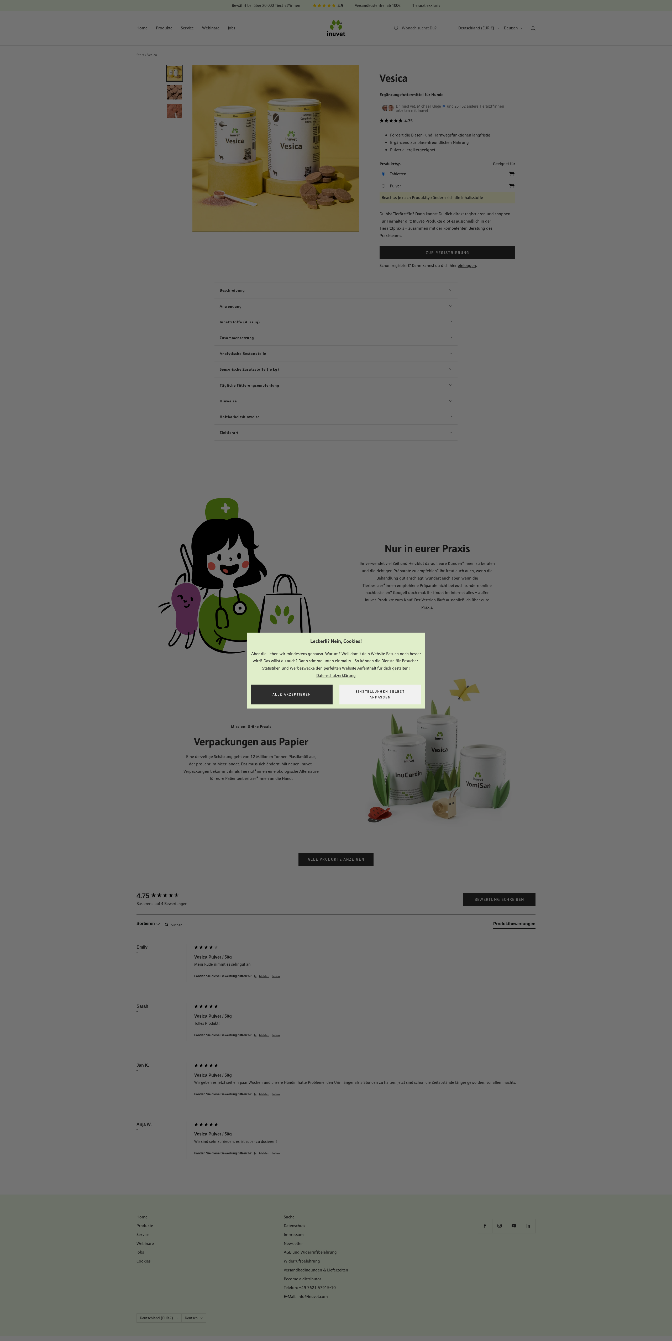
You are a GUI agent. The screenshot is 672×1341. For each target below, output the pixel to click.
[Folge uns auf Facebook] (485, 1226)
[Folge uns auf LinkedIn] (528, 1226)
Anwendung (231, 306)
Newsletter (293, 1243)
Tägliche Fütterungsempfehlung (249, 385)
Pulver (395, 186)
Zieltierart (229, 432)
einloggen (467, 265)
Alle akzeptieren (291, 694)
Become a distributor (302, 1279)
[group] (164, 896)
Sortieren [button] (146, 923)
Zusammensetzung (237, 337)
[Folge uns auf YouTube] (514, 1226)
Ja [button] (255, 976)
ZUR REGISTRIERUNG (447, 252)
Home (142, 28)
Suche (289, 1217)
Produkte (164, 28)
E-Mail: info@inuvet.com (306, 1296)
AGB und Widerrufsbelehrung (310, 1252)
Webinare (210, 28)
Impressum (294, 1235)
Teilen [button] (276, 976)
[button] (447, 121)
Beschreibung (232, 290)
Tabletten (398, 174)
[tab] (514, 925)
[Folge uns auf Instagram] (499, 1226)
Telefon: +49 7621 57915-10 (310, 1288)
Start (140, 54)
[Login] (533, 28)
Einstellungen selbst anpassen (380, 694)
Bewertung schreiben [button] (499, 899)
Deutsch (511, 28)
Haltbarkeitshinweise (240, 416)
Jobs (231, 28)
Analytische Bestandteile (243, 353)
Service (187, 28)
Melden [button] (264, 976)
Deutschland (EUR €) (476, 28)
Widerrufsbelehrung (302, 1261)
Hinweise (228, 401)
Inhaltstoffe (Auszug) (240, 322)
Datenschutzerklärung (336, 675)
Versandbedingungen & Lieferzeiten (316, 1270)
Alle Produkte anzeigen (336, 859)
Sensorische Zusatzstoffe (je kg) (249, 369)
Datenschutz (295, 1226)
